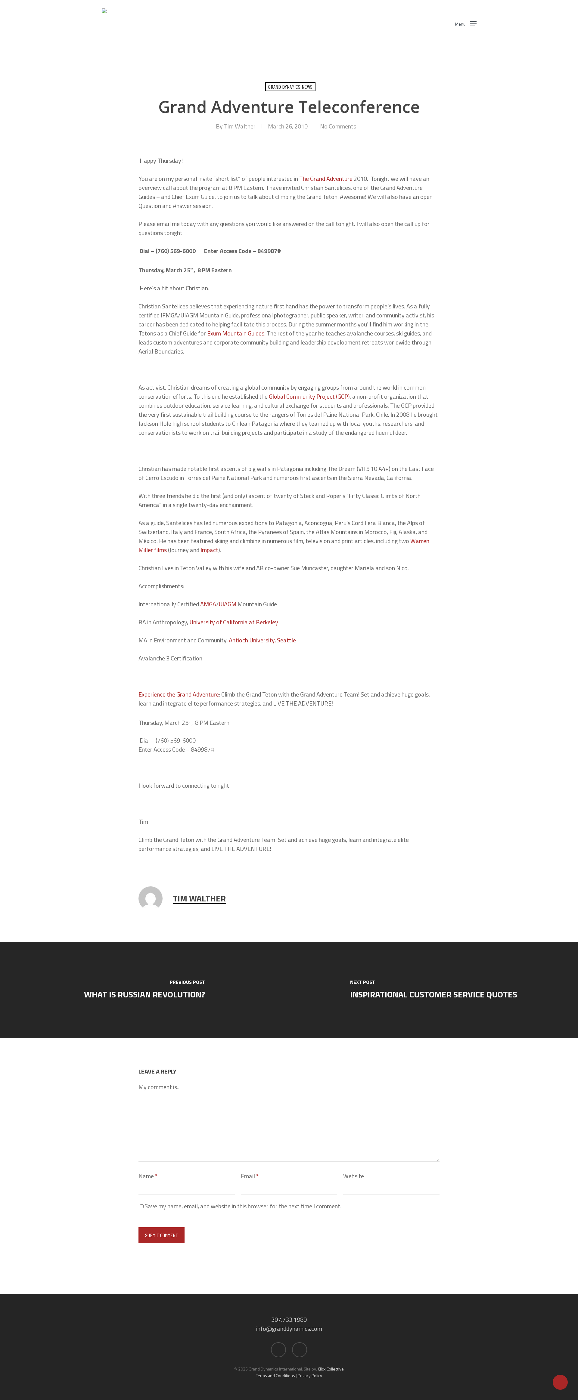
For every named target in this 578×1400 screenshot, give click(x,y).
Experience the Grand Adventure (178, 694)
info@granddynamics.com (289, 1328)
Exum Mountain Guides (235, 333)
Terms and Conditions (275, 1375)
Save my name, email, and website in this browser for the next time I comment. (242, 1206)
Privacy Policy (310, 1375)
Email (250, 1176)
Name (147, 1176)
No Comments (338, 126)
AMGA (208, 604)
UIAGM (227, 604)
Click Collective (331, 1369)
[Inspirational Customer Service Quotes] (433, 990)
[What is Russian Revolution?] (144, 990)
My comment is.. (158, 1087)
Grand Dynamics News (290, 86)
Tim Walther (240, 126)
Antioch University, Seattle (262, 640)
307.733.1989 (289, 1319)
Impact (209, 550)
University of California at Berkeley (233, 622)
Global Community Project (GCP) (309, 396)
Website (353, 1176)
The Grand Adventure (326, 178)
